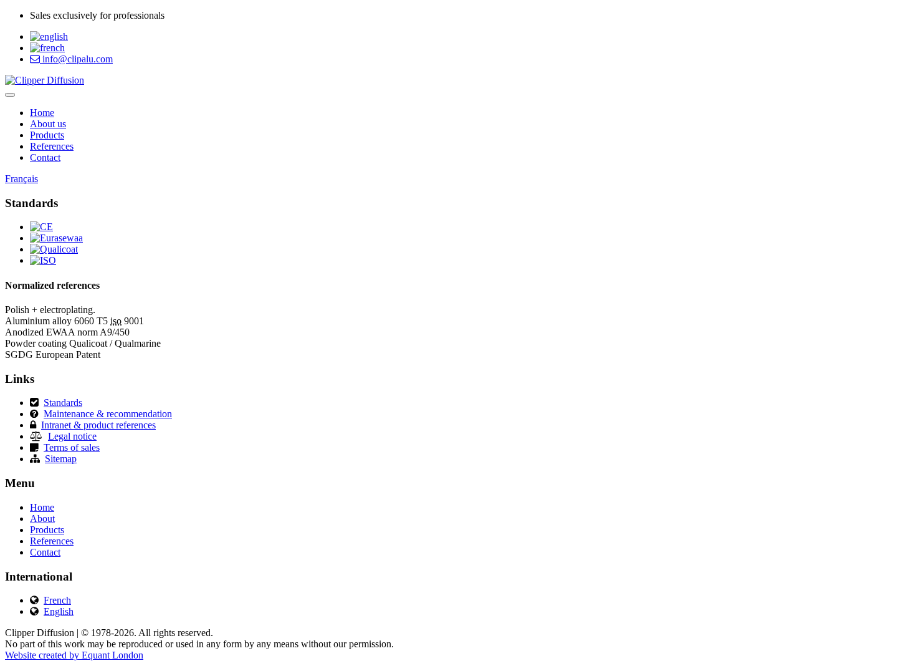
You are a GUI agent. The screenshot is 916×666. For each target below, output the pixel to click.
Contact (45, 157)
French (57, 600)
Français (21, 178)
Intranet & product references (98, 425)
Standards (63, 402)
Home (42, 112)
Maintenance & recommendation (108, 413)
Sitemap (61, 458)
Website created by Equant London (74, 655)
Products (47, 135)
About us (48, 123)
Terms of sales (72, 447)
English (59, 611)
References (52, 146)
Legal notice (72, 436)
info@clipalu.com (76, 59)
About (42, 518)
